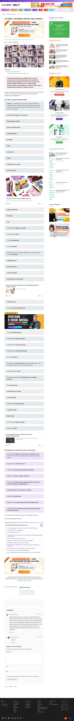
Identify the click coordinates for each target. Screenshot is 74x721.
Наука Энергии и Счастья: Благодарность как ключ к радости (21, 548)
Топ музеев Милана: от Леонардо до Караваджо (18, 550)
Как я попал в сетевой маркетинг (62, 182)
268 (62, 160)
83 (62, 192)
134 (62, 172)
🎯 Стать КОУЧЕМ (64, 704)
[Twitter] (64, 1)
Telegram (29, 580)
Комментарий (9, 651)
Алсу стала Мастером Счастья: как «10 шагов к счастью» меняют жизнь (23, 552)
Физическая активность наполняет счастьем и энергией (20, 540)
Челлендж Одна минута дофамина (15, 530)
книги (6, 686)
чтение (15, 686)
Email (7, 671)
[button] (5, 42)
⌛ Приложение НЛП (65, 708)
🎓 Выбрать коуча (64, 702)
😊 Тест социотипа (65, 706)
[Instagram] (68, 1)
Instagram (19, 580)
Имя (7, 666)
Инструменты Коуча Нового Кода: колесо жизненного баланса (62, 50)
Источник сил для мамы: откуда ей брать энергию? (62, 171)
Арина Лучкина (14, 637)
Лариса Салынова (13, 614)
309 (62, 155)
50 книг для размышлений (13, 71)
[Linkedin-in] (70, 1)
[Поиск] (71, 10)
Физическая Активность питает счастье (16, 538)
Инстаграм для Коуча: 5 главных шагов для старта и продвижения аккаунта (62, 45)
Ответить (11, 632)
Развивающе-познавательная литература (18, 73)
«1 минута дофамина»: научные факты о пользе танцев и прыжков (22, 528)
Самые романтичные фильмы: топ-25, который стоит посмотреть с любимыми (62, 66)
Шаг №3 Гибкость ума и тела (13, 532)
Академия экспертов (11, 14)
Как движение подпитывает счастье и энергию (18, 542)
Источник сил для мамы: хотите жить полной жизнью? (63, 159)
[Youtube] (61, 1)
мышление (11, 686)
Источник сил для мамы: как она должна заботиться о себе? (62, 153)
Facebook (24, 580)
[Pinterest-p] (71, 1)
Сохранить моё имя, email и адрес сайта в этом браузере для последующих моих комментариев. (23, 676)
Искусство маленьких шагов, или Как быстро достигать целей (62, 191)
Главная (3, 14)
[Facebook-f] (63, 1)
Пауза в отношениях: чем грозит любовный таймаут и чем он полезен (62, 61)
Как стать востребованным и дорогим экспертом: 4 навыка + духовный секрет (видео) (61, 56)
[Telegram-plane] (66, 1)
